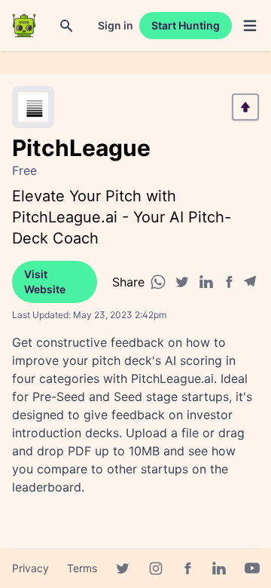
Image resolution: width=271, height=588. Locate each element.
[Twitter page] (122, 568)
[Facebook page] (187, 568)
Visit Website (44, 282)
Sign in (115, 25)
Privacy (30, 568)
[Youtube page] (252, 568)
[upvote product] (245, 107)
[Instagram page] (155, 568)
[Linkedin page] (219, 568)
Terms (82, 568)
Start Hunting (185, 25)
